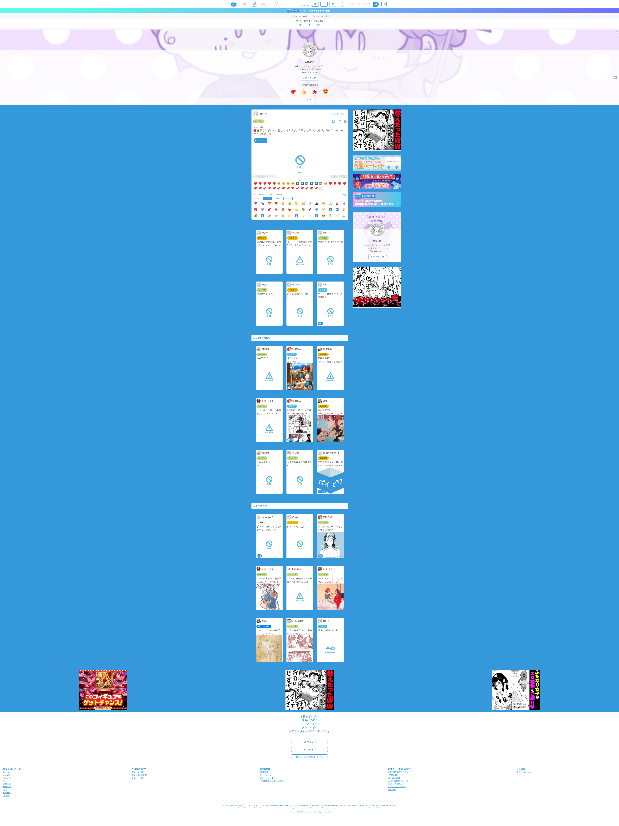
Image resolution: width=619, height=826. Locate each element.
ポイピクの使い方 (139, 775)
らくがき (259, 121)
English (6, 772)
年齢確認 (299, 172)
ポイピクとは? (138, 772)
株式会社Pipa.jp (523, 772)
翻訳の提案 (15, 769)
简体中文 (7, 783)
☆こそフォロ (309, 78)
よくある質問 (394, 778)
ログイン (311, 742)
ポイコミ (392, 789)
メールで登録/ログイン (311, 756)
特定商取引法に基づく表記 (271, 780)
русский (6, 792)
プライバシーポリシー (269, 778)
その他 (288, 198)
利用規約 (264, 772)
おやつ (277, 198)
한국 (5, 780)
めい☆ (309, 62)
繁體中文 (7, 786)
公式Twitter (393, 775)
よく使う (257, 198)
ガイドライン (265, 775)
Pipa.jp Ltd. (325, 812)
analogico (315, 812)
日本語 (6, 795)
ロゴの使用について (397, 786)
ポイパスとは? (138, 778)
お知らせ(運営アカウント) (399, 772)
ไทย (5, 789)
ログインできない (396, 783)
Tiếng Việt (7, 778)
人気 (268, 198)
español (6, 775)
